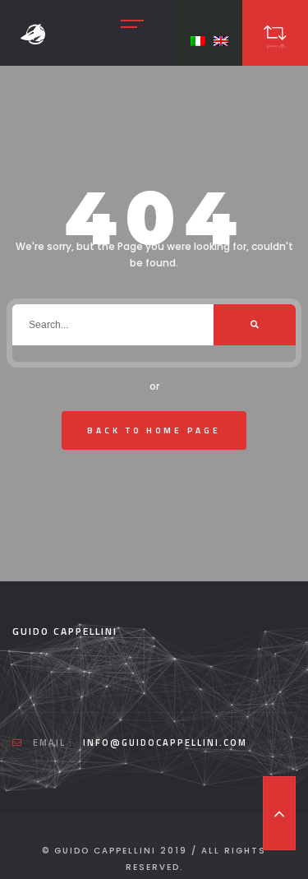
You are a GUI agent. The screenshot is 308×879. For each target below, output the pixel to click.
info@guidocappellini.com (165, 742)
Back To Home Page (154, 430)
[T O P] (279, 813)
